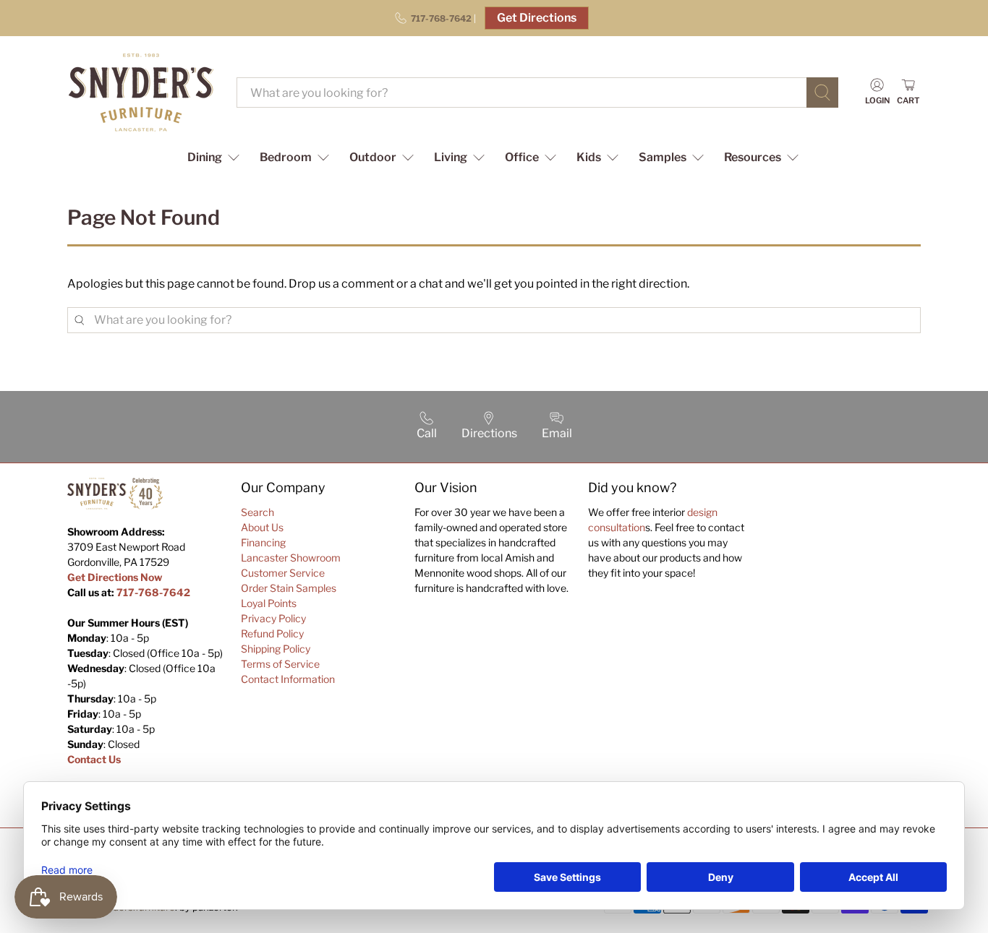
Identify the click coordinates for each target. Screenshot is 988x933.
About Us (262, 527)
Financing (263, 542)
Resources (752, 157)
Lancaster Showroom (291, 557)
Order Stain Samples (288, 588)
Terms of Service (280, 664)
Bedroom (286, 157)
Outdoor (372, 157)
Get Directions (536, 18)
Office (522, 157)
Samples (662, 157)
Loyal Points (269, 603)
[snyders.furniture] (141, 92)
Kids (588, 157)
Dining (204, 157)
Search (257, 512)
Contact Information (288, 679)
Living (450, 157)
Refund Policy (272, 633)
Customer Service (283, 573)
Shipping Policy (275, 648)
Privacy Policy (273, 618)
